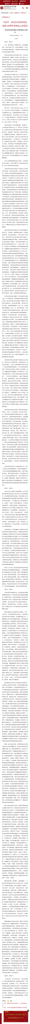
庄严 (21, 602)
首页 (11, 12)
